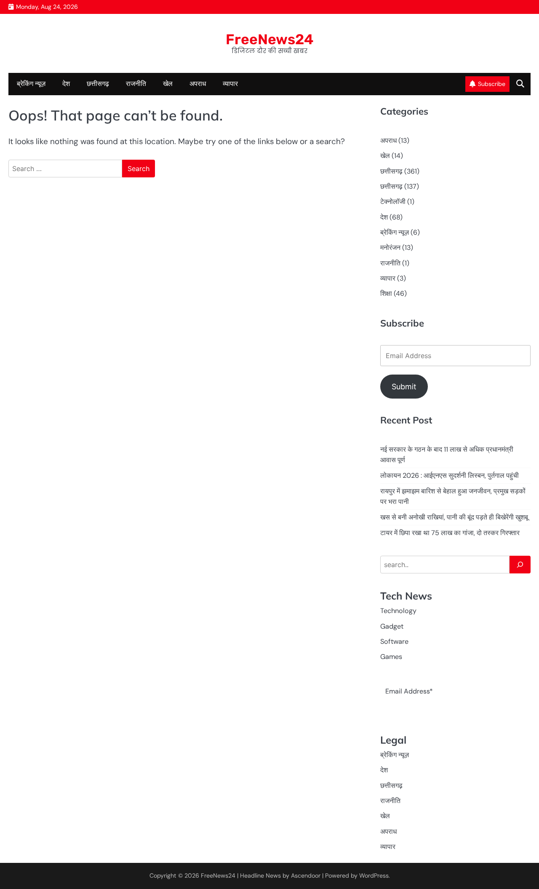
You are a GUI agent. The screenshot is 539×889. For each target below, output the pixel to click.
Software (394, 641)
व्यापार (230, 83)
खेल (168, 83)
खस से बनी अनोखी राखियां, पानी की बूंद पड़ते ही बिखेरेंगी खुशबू (454, 517)
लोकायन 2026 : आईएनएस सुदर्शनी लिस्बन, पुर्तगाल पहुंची (449, 475)
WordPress (374, 875)
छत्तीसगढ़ (98, 83)
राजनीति (136, 83)
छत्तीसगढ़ (391, 186)
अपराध (197, 83)
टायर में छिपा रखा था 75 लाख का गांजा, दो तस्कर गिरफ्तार (450, 532)
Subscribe (491, 84)
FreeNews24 (270, 39)
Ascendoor (305, 875)
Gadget (391, 626)
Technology (398, 610)
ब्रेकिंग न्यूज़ (31, 83)
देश (66, 83)
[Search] (520, 564)
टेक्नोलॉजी (393, 201)
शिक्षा (386, 293)
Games (391, 656)
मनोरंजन (390, 247)
